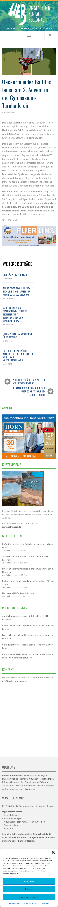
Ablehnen (29, 889)
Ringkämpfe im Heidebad (15, 275)
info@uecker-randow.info (14, 680)
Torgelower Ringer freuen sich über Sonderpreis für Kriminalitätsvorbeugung (16, 291)
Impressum (45, 903)
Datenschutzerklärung (31, 903)
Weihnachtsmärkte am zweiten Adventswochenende (29, 381)
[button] (53, 852)
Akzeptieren (29, 881)
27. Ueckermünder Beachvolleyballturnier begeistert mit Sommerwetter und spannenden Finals (15, 314)
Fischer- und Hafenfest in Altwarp (18, 593)
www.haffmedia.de (11, 526)
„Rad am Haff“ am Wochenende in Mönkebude (18, 336)
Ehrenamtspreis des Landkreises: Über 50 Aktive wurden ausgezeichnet (28, 391)
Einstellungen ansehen (29, 897)
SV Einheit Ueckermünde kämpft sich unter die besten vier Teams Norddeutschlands (18, 355)
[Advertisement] (29, 718)
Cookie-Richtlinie (15, 903)
